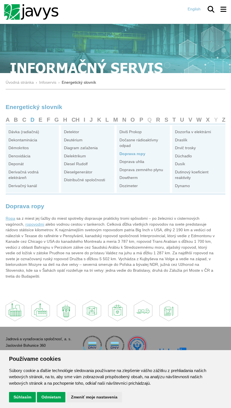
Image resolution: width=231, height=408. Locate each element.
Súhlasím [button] (22, 397)
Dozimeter (128, 186)
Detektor (71, 132)
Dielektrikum (75, 156)
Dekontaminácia (22, 140)
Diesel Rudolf (76, 164)
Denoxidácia (19, 156)
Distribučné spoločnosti (84, 180)
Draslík (181, 140)
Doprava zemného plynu (141, 170)
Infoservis (47, 82)
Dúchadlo (183, 156)
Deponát (16, 164)
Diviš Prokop (130, 132)
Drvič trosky (185, 148)
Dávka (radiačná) (23, 132)
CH (75, 120)
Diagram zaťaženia (81, 148)
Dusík (180, 164)
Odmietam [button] (51, 397)
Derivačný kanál (22, 186)
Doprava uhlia (131, 162)
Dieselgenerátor (78, 172)
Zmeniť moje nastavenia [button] (94, 397)
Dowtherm (128, 178)
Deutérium (73, 140)
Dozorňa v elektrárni (193, 132)
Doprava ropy (132, 154)
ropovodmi (34, 224)
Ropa (10, 218)
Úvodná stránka (20, 82)
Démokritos (18, 148)
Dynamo (182, 186)
